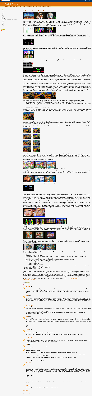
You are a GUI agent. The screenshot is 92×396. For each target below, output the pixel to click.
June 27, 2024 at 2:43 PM (29, 384)
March (3, 18)
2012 (2, 23)
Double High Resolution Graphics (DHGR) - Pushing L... (9, 19)
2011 (2, 24)
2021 (2, 13)
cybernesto (28, 286)
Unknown (27, 329)
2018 (2, 15)
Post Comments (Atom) (31, 393)
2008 (2, 26)
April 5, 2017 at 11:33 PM (29, 337)
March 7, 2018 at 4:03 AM (29, 378)
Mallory (27, 385)
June (3, 17)
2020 (2, 14)
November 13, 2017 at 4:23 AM (30, 347)
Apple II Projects (12, 4)
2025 (2, 10)
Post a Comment (25, 390)
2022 (2, 12)
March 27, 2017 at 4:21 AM (29, 305)
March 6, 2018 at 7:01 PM (29, 362)
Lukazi (27, 295)
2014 (2, 21)
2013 (2, 22)
